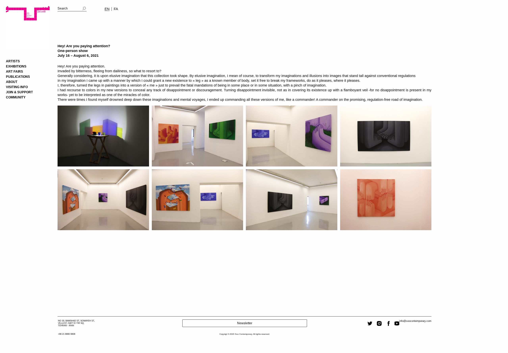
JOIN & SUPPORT (19, 92)
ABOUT (11, 82)
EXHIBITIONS (16, 66)
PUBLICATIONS (18, 76)
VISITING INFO (17, 87)
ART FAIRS (14, 71)
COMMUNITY (16, 97)
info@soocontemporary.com (415, 320)
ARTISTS (13, 61)
